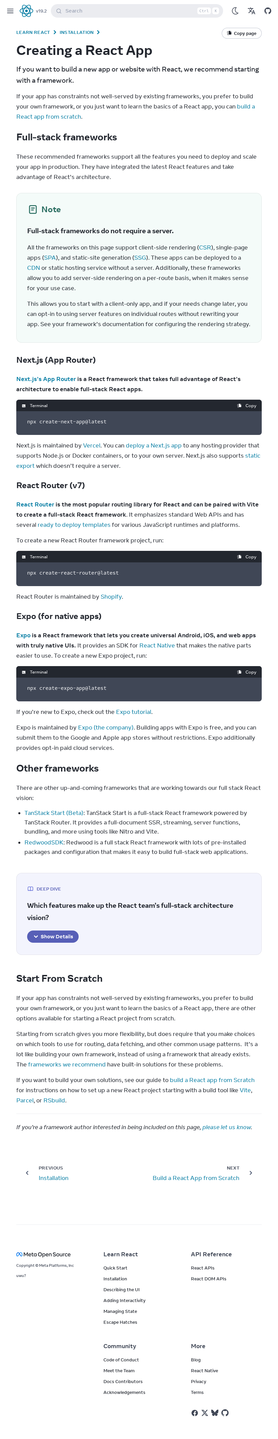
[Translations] (251, 11)
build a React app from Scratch (212, 1080)
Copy (250, 405)
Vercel (91, 445)
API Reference (211, 1254)
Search (141, 10)
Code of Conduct (121, 1359)
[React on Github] (225, 1412)
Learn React (33, 32)
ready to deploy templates (74, 524)
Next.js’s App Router (46, 379)
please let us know (226, 1127)
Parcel (25, 1100)
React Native (157, 645)
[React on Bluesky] (214, 1412)
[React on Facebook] (195, 1413)
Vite (245, 1090)
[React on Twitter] (205, 1413)
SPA (50, 257)
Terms (197, 1392)
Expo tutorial (133, 712)
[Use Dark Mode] (235, 11)
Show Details (57, 936)
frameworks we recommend (67, 1064)
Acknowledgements (124, 1392)
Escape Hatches (120, 1322)
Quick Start (115, 1268)
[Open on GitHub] (268, 11)
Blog (196, 1359)
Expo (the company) (106, 727)
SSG (140, 257)
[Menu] (10, 11)
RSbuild (54, 1100)
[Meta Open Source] (51, 1254)
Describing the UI (121, 1289)
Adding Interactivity (124, 1300)
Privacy (198, 1381)
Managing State (120, 1311)
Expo (23, 635)
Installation (77, 32)
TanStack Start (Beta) (53, 813)
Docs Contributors (123, 1381)
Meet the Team (119, 1370)
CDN (33, 268)
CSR (205, 247)
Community (119, 1346)
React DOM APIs (208, 1278)
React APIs (203, 1268)
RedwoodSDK (43, 842)
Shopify (111, 596)
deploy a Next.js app (154, 445)
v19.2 (41, 11)
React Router (35, 504)
